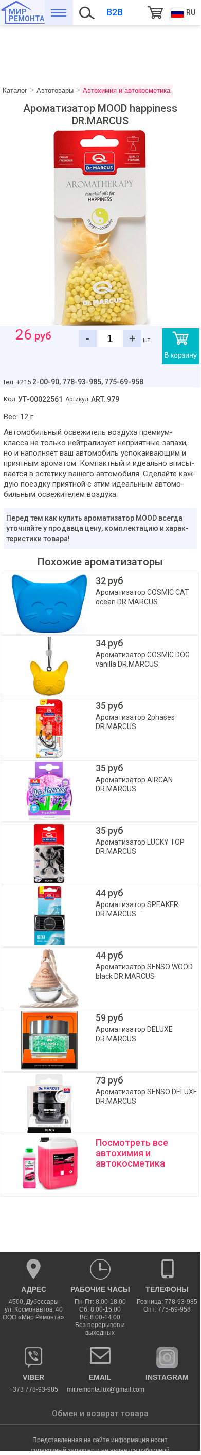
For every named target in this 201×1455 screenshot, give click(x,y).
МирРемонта (26, 15)
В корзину (180, 355)
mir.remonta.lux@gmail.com (100, 1383)
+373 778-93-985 (33, 1383)
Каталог (59, 12)
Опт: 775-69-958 (167, 1309)
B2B (114, 12)
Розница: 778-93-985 (167, 1301)
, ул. (33, 1303)
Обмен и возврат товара (100, 1413)
